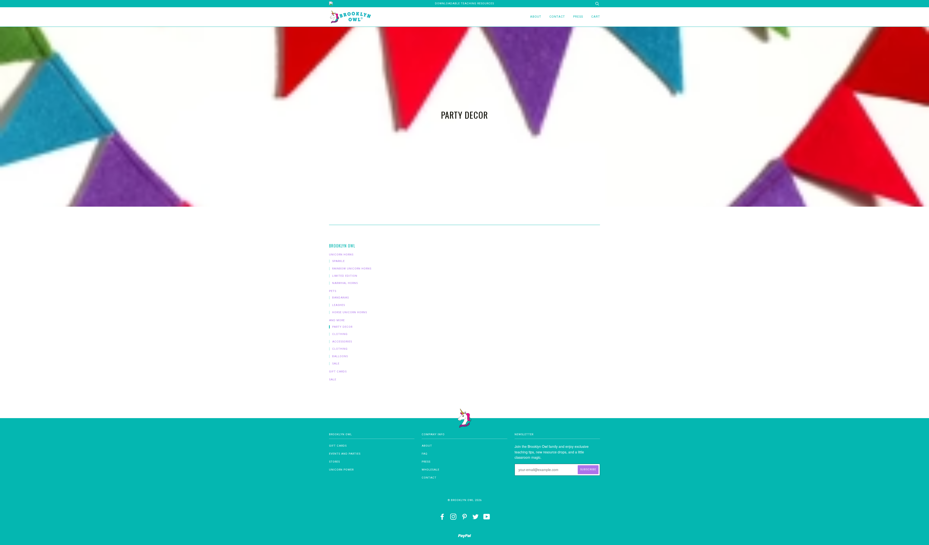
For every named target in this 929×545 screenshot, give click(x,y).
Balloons (340, 356)
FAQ (424, 453)
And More (337, 320)
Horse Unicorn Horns (349, 312)
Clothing (340, 334)
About (535, 16)
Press (578, 16)
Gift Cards (338, 371)
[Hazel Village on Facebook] (442, 518)
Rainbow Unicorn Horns (351, 268)
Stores (334, 461)
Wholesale (430, 469)
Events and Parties (344, 453)
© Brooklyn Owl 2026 (465, 500)
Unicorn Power (341, 469)
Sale (335, 363)
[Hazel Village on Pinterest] (464, 518)
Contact (557, 16)
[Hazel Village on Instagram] (453, 518)
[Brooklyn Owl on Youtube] (486, 518)
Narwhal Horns (345, 283)
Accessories (342, 341)
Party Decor (342, 326)
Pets (332, 291)
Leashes (338, 305)
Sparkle (338, 261)
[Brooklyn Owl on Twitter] (475, 518)
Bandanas (340, 297)
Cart (595, 16)
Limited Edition (344, 275)
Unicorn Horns (341, 254)
